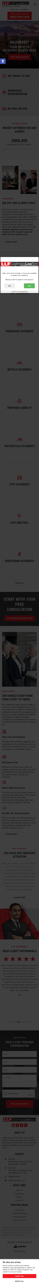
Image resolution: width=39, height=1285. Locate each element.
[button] (3, 61)
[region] (19, 1272)
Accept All (19, 1276)
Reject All (19, 1281)
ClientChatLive (23, 291)
